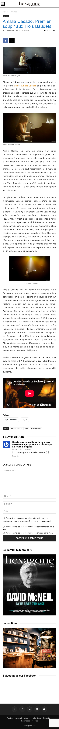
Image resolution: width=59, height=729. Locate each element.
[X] (12, 40)
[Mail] (29, 709)
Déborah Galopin (13, 31)
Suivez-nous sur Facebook (19, 675)
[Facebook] (5, 40)
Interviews (37, 718)
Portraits (46, 718)
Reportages (25, 721)
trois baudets (36, 429)
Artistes (14, 12)
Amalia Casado (28, 85)
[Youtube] (44, 709)
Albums (27, 718)
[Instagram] (22, 709)
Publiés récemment (14, 718)
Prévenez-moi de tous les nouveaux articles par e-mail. (29, 533)
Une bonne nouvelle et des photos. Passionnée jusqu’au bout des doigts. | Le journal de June (33, 444)
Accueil (5, 12)
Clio (16, 85)
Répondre (15, 456)
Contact (35, 721)
